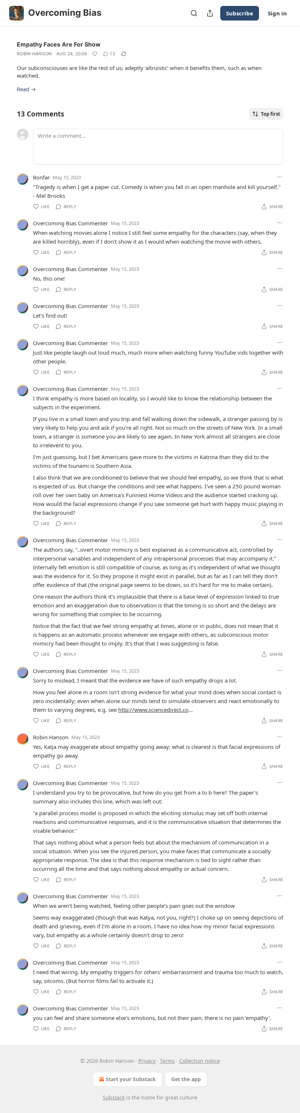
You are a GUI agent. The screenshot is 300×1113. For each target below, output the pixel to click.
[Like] (95, 53)
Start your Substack (131, 1079)
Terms (167, 1060)
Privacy (146, 1060)
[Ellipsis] (279, 177)
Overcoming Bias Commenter (70, 223)
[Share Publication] (210, 13)
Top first (270, 114)
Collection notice (199, 1060)
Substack (114, 1097)
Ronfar (41, 177)
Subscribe (239, 13)
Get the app (186, 1079)
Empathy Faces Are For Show (59, 44)
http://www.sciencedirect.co (153, 709)
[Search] (194, 13)
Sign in (277, 13)
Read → (26, 89)
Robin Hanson (34, 53)
